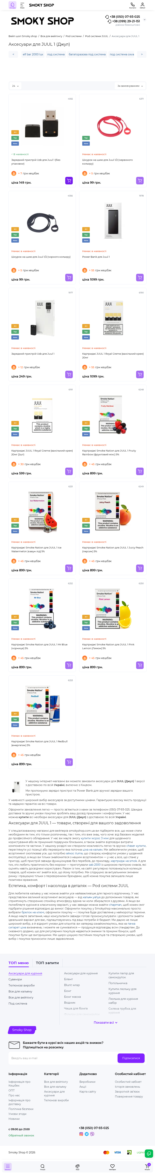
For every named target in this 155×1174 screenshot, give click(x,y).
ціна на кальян (92, 849)
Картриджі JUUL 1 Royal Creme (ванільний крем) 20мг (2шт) (42, 452)
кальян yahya (92, 897)
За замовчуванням (129, 85)
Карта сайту (87, 1091)
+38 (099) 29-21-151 (126, 21)
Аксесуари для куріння (25, 973)
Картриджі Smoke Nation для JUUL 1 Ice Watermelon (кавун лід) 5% (36, 549)
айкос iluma (74, 853)
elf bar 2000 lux (33, 54)
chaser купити (136, 846)
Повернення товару (129, 1096)
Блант (68, 979)
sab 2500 (95, 864)
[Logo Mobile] (41, 5)
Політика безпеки (21, 1109)
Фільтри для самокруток (82, 1014)
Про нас (14, 1095)
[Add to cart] (69, 180)
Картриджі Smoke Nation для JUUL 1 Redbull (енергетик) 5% (39, 743)
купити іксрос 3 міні (95, 838)
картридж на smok (124, 861)
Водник (69, 1002)
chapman (115, 904)
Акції (82, 1086)
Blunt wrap (72, 985)
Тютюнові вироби (22, 985)
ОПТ (12, 1090)
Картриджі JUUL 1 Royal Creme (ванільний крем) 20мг (113, 355)
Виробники (87, 1082)
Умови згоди (17, 1114)
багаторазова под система (87, 54)
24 (14, 85)
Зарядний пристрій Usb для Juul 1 (32, 353)
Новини (14, 1119)
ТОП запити (47, 963)
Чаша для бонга (76, 1008)
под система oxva (122, 54)
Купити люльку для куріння (122, 991)
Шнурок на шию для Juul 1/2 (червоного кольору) (107, 161)
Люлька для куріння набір (123, 1001)
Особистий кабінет (128, 1082)
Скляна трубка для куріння (122, 1010)
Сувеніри (15, 979)
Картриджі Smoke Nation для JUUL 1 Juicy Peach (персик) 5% (112, 549)
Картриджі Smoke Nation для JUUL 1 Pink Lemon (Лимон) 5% (108, 646)
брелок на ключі (33, 912)
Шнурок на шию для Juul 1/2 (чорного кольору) (41, 256)
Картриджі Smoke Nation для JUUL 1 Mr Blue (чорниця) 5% (39, 646)
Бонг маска (72, 996)
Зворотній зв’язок (127, 1091)
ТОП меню (19, 963)
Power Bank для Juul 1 (96, 256)
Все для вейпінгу (21, 997)
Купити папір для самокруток (121, 975)
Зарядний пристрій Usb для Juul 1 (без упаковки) (35, 161)
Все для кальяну (20, 991)
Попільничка (117, 983)
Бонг (67, 991)
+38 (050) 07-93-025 (124, 17)
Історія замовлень (127, 1086)
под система (56, 54)
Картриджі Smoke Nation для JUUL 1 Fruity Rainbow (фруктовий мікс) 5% (109, 452)
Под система (18, 1003)
